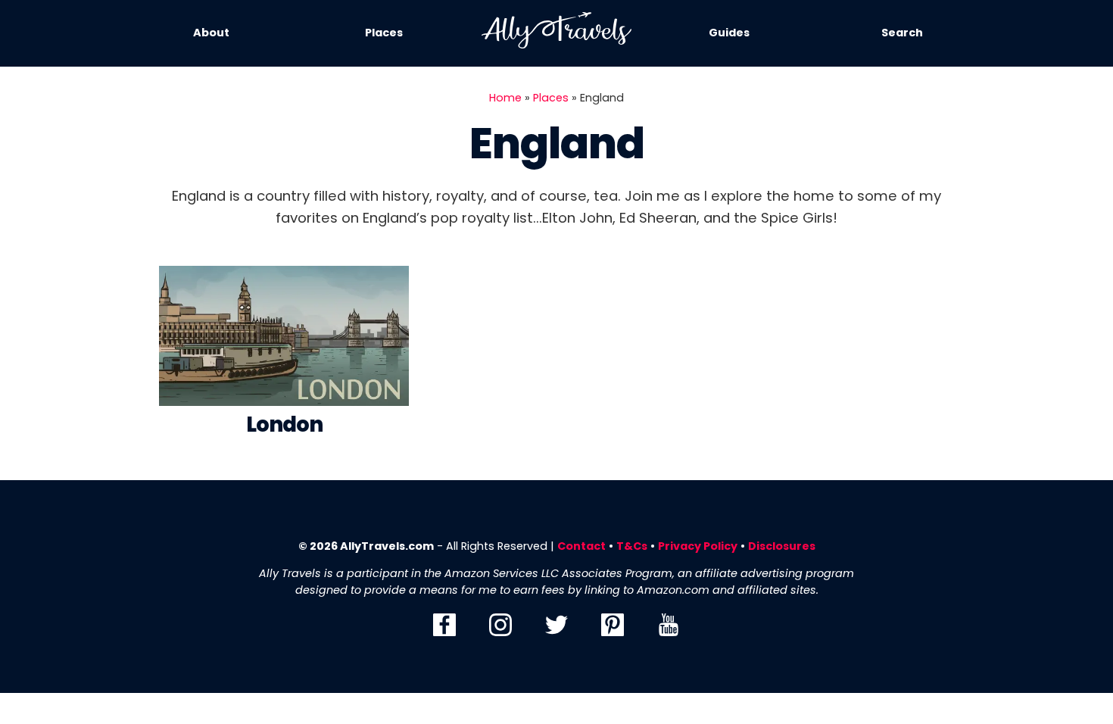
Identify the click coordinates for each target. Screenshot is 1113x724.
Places (384, 32)
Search (902, 32)
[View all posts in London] (284, 339)
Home (505, 97)
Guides (729, 32)
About (211, 32)
